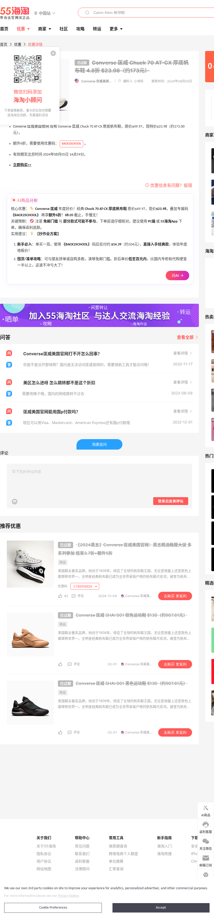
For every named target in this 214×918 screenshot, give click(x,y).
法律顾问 (82, 869)
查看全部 (186, 337)
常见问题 (82, 846)
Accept (161, 908)
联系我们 (82, 854)
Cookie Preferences (53, 908)
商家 (42, 28)
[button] (45, 13)
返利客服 (82, 861)
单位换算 (116, 861)
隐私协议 (44, 854)
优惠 (21, 28)
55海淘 (15, 13)
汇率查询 (116, 869)
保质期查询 (118, 846)
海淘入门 (164, 846)
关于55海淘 (46, 846)
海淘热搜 (164, 854)
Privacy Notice (68, 896)
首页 (3, 44)
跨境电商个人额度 (123, 854)
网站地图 (44, 869)
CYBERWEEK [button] (83, 586)
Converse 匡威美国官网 (97, 81)
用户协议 (44, 861)
